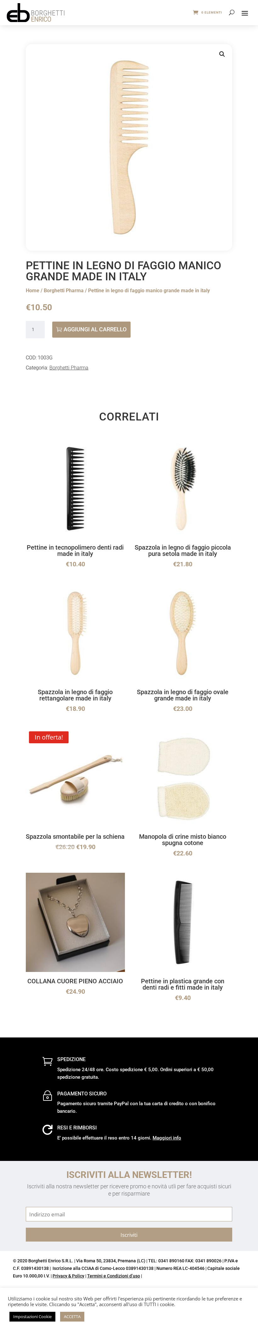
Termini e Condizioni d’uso (113, 1275)
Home (32, 291)
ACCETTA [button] (72, 1316)
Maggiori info (167, 1138)
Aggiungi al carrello (95, 329)
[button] (222, 54)
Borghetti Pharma (64, 291)
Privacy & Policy (68, 1275)
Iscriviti (129, 1234)
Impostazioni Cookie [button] (32, 1316)
